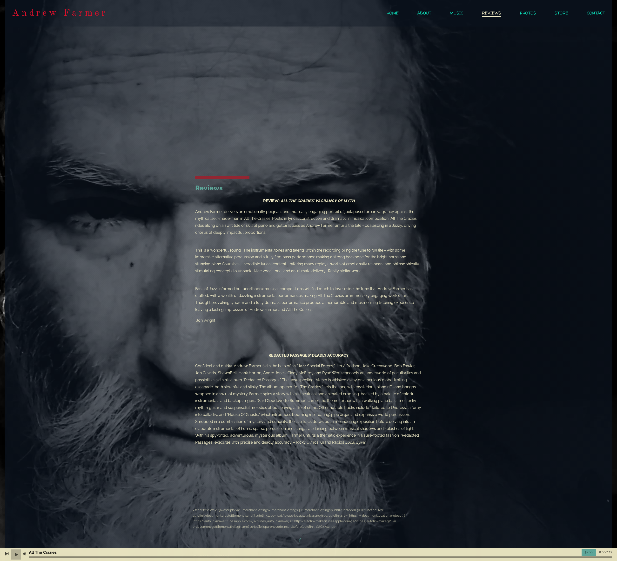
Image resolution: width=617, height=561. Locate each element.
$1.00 (589, 552)
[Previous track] (7, 554)
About (424, 13)
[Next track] (24, 554)
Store (561, 13)
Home (393, 13)
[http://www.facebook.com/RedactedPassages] (300, 540)
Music (456, 13)
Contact (596, 13)
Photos (528, 13)
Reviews (491, 13)
